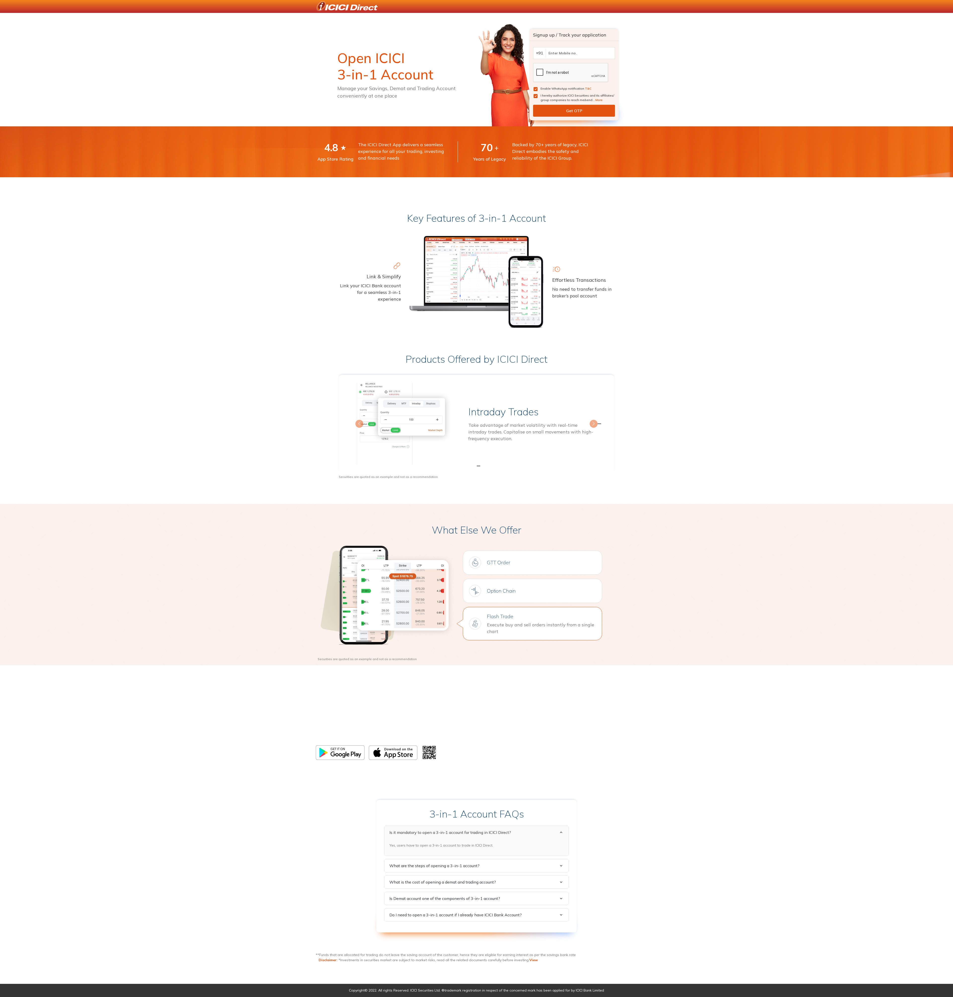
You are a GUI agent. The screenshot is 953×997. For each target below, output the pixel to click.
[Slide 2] (476, 466)
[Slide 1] (467, 466)
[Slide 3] (485, 466)
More (599, 100)
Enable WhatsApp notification (566, 88)
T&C (588, 88)
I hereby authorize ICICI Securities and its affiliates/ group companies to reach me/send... (577, 98)
